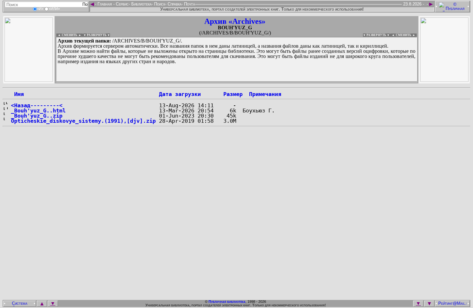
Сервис (122, 4)
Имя (17, 94)
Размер (233, 94)
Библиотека (141, 4)
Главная (104, 4)
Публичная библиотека (227, 301)
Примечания (265, 94)
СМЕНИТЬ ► (406, 35)
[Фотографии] (29, 80)
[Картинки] (444, 80)
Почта (189, 4)
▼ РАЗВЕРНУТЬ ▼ (96, 35)
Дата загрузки (180, 94)
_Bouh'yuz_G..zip (36, 115)
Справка (173, 4)
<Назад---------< (36, 105)
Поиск (159, 4)
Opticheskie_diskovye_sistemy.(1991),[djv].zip (83, 121)
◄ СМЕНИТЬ (66, 35)
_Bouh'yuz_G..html (38, 110)
